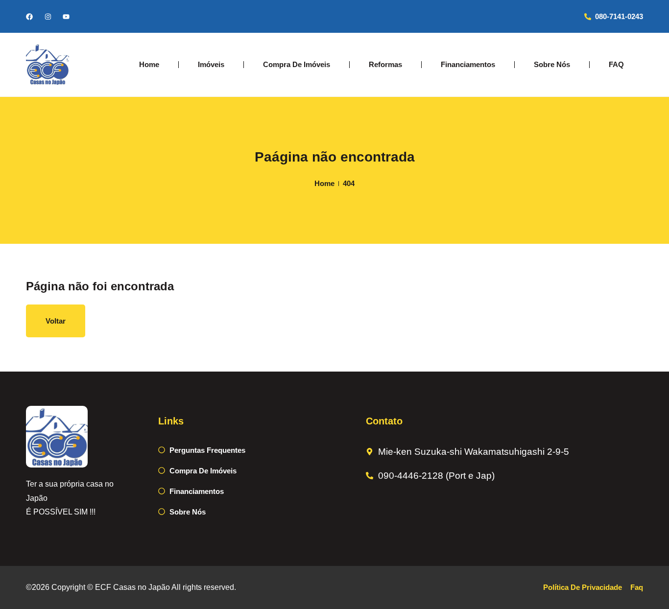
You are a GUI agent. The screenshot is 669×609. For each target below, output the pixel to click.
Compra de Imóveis (296, 64)
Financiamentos (468, 64)
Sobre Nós (552, 64)
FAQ (616, 64)
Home (149, 64)
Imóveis (211, 64)
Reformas (385, 64)
